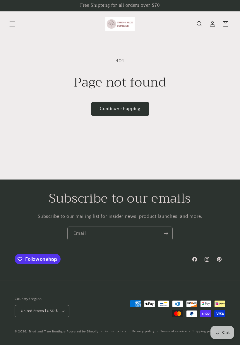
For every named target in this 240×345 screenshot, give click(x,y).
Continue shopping (120, 108)
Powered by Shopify (83, 331)
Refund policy (115, 331)
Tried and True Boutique (47, 331)
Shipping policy (205, 331)
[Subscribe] (166, 233)
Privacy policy (143, 331)
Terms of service (173, 331)
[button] (12, 24)
